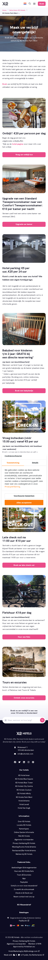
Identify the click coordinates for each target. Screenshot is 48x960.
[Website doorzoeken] (30, 3)
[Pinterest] (33, 762)
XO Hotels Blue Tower (24, 783)
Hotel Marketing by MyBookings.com (23, 951)
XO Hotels (15, 937)
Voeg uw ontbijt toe (24, 154)
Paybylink (24, 882)
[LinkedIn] (24, 762)
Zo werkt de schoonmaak (24, 889)
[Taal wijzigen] (25, 3)
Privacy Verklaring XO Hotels (24, 843)
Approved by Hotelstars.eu (24, 946)
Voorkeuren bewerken (24, 496)
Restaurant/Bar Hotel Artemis (24, 850)
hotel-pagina (17, 144)
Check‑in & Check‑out (24, 893)
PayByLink (23, 921)
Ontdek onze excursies (24, 698)
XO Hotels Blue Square (24, 779)
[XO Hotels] (5, 3)
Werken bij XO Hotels (24, 854)
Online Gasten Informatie (24, 832)
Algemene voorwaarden (24, 839)
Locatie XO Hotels (24, 825)
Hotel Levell (24, 804)
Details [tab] (35, 462)
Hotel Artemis (24, 801)
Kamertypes (24, 829)
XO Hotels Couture (24, 790)
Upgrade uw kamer (24, 224)
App (24, 878)
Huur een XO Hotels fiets (24, 871)
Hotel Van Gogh (24, 808)
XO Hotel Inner (24, 775)
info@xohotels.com (25, 754)
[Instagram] (28, 762)
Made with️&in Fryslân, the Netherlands (23, 955)
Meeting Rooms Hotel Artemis (24, 847)
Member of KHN (34, 944)
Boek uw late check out (24, 565)
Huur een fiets (24, 637)
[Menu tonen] (34, 3)
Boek (4, 84)
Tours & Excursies (24, 875)
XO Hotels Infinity (24, 793)
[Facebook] (15, 762)
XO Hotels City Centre (24, 786)
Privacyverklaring (12, 486)
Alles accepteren (24, 502)
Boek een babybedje (24, 390)
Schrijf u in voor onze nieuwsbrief (24, 886)
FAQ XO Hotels (24, 836)
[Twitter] (19, 762)
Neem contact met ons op (24, 897)
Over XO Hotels (24, 821)
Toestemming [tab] (13, 462)
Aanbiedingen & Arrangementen (24, 867)
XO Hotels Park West (24, 797)
